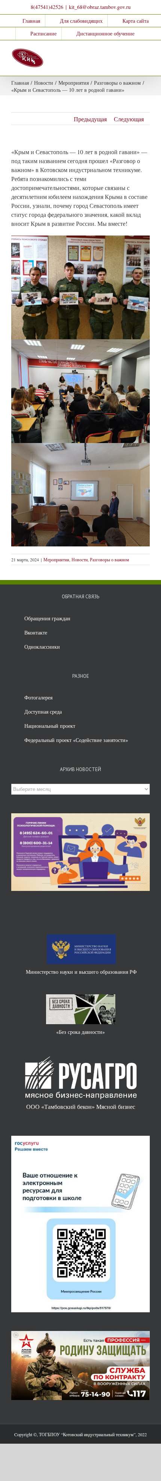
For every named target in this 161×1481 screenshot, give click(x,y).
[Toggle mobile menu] (147, 52)
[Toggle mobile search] (133, 52)
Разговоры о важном (109, 559)
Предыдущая (90, 119)
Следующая (129, 119)
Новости (80, 559)
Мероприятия (56, 559)
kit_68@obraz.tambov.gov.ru (100, 6)
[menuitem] (26, 21)
